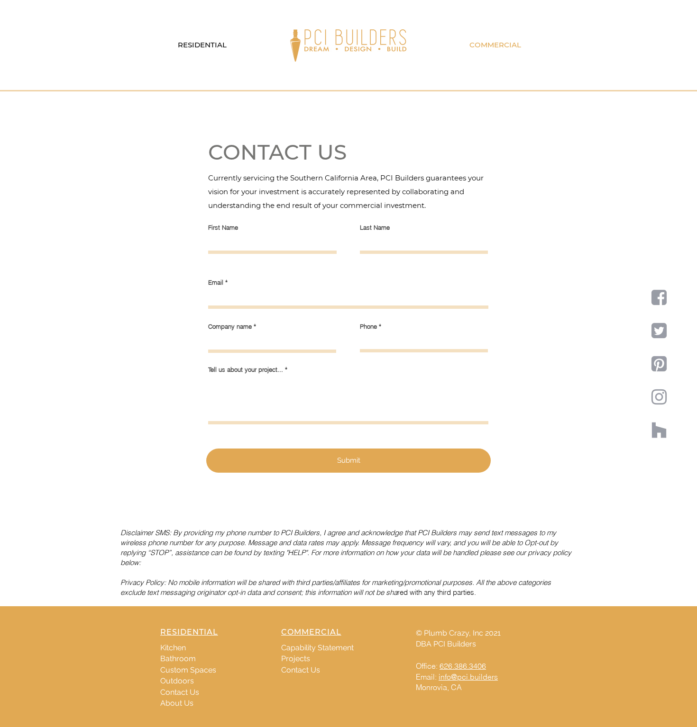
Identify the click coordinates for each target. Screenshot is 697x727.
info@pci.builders (468, 677)
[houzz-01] (659, 430)
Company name (230, 326)
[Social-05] (659, 297)
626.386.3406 (463, 666)
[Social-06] (659, 331)
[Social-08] (659, 397)
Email (215, 282)
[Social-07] (659, 364)
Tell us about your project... (245, 370)
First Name (223, 227)
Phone (368, 326)
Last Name (375, 227)
